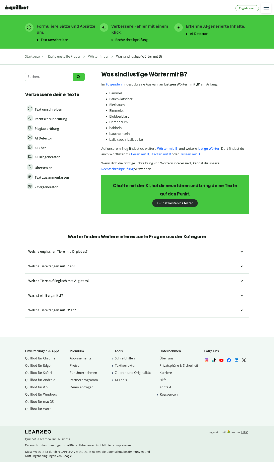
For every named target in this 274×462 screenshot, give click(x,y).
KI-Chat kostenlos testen (175, 203)
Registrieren (247, 8)
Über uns (166, 358)
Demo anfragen (81, 387)
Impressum (123, 445)
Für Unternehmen (83, 372)
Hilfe (162, 380)
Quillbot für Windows (41, 394)
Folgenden (114, 84)
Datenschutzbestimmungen (43, 445)
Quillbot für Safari (38, 372)
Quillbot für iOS (36, 387)
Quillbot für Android (40, 380)
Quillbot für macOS (39, 401)
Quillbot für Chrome (40, 358)
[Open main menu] (266, 8)
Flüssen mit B (190, 154)
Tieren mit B (140, 154)
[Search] (78, 77)
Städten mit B (160, 154)
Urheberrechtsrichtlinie (95, 445)
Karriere (165, 372)
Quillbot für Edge (38, 365)
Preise (74, 365)
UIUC (244, 432)
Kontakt (165, 387)
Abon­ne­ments (80, 358)
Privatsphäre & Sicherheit (178, 365)
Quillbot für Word (38, 409)
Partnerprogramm (84, 380)
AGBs (70, 445)
